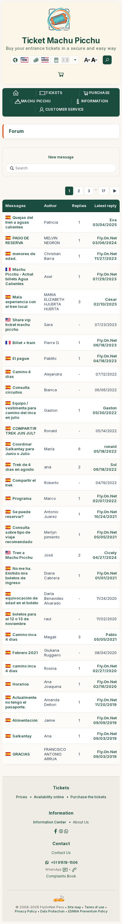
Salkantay (22, 736)
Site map (74, 907)
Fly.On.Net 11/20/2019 (106, 702)
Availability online (49, 797)
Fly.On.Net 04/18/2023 (105, 358)
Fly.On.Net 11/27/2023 (105, 256)
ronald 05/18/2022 (105, 449)
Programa (21, 498)
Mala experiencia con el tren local (20, 302)
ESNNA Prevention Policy (87, 911)
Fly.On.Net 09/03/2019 (105, 736)
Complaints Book (61, 876)
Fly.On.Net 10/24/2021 (105, 514)
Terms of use (94, 907)
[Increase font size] (87, 59)
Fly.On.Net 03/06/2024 (104, 240)
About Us (81, 822)
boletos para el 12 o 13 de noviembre (20, 619)
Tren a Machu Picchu (19, 555)
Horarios (20, 684)
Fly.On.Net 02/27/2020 (105, 668)
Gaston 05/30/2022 (105, 410)
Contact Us (61, 852)
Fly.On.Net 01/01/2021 (106, 575)
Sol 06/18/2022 (105, 467)
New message (61, 157)
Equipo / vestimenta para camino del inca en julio (20, 410)
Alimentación (25, 720)
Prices (21, 797)
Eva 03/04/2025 (105, 222)
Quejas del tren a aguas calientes (19, 222)
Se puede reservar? (17, 514)
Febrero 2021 (25, 652)
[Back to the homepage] (15, 93)
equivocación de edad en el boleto (21, 600)
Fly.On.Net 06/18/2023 (105, 342)
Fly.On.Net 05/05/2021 (105, 534)
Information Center (49, 822)
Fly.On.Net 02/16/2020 (105, 684)
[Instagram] (61, 830)
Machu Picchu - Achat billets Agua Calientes (19, 276)
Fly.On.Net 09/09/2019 (105, 720)
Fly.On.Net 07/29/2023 (105, 276)
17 (103, 191)
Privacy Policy (26, 911)
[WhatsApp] (66, 830)
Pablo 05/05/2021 (105, 637)
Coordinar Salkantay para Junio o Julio (19, 449)
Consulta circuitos (17, 390)
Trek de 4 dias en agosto (19, 467)
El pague (20, 358)
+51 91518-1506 (64, 862)
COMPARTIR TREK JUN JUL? (20, 430)
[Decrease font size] (94, 59)
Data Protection (52, 911)
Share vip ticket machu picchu (17, 324)
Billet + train (23, 342)
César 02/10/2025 (105, 301)
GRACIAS (21, 754)
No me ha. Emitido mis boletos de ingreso (18, 575)
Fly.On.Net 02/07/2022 (105, 498)
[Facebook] (55, 830)
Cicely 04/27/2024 (105, 555)
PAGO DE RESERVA (17, 240)
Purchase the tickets (88, 797)
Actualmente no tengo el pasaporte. (20, 702)
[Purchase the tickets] (61, 74)
